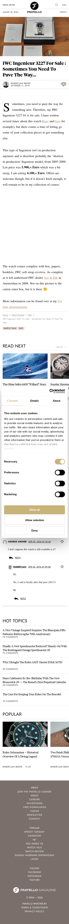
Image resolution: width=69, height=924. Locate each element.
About (35, 795)
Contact (34, 818)
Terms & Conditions (34, 907)
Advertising (35, 803)
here (46, 121)
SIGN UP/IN (9, 5)
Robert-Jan (19, 566)
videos (63, 12)
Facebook (34, 872)
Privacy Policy (34, 911)
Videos (34, 811)
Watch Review (34, 851)
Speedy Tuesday (34, 831)
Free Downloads (34, 807)
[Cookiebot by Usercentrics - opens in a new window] (49, 391)
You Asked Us (34, 843)
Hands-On (34, 835)
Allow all (34, 509)
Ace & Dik (51, 277)
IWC (21, 328)
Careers (34, 799)
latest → (61, 347)
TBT (34, 839)
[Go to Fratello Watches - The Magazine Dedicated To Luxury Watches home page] (34, 3)
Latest (34, 859)
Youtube (34, 880)
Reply (18, 557)
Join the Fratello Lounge (34, 791)
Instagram (34, 876)
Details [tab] (34, 400)
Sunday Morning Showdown (34, 855)
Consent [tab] (12, 400)
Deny (34, 530)
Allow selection (34, 520)
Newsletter (34, 815)
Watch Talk (10, 328)
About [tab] (57, 400)
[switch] (60, 472)
